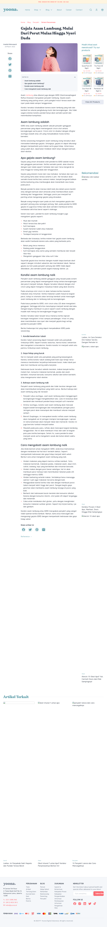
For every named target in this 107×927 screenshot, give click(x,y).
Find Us (28, 901)
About (59, 10)
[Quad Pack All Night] (87, 59)
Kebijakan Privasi (60, 891)
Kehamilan (44, 891)
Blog (47, 10)
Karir (27, 896)
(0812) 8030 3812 (12, 902)
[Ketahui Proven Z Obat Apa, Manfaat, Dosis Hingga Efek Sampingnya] (93, 424)
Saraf (5, 860)
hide (75, 77)
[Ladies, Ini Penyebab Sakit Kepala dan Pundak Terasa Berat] (19, 780)
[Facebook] (74, 903)
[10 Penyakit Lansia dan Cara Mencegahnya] (88, 780)
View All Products (92, 102)
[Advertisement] (93, 140)
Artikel (28, 889)
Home (27, 10)
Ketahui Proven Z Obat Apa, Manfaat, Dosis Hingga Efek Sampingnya (92, 509)
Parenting (43, 896)
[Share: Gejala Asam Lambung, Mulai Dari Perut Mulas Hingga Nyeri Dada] (10, 58)
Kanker (84, 334)
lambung (29, 95)
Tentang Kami (31, 891)
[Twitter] (89, 903)
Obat (83, 504)
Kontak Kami (30, 894)
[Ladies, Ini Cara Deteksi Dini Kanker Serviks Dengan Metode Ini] (93, 254)
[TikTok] (94, 903)
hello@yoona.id (11, 905)
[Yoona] (10, 10)
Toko (28, 887)
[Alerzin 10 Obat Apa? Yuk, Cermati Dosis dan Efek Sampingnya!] (93, 593)
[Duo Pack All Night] (87, 82)
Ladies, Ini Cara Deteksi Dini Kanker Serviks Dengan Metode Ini (92, 339)
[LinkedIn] (84, 903)
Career (69, 10)
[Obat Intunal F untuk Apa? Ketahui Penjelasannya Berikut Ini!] (53, 780)
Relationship (44, 894)
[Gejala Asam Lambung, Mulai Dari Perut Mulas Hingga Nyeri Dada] (10, 76)
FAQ (56, 908)
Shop (36, 10)
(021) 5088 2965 (11, 900)
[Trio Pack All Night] (99, 59)
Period (42, 887)
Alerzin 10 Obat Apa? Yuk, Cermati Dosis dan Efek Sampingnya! (92, 679)
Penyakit (36, 22)
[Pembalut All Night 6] (99, 82)
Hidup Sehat (44, 889)
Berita (28, 899)
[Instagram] (79, 903)
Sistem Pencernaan (48, 22)
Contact (79, 10)
